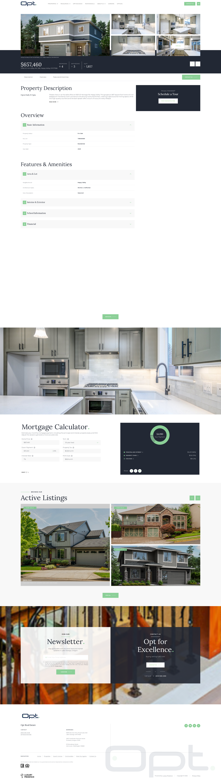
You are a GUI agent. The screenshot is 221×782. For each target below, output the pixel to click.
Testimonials (90, 3)
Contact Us (190, 3)
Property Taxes (131, 455)
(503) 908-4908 (161, 676)
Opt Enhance (77, 3)
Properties (47, 756)
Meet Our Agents (81, 756)
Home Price (26, 439)
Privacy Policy (58, 666)
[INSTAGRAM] (198, 725)
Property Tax (67, 447)
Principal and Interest (133, 452)
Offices (119, 3)
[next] (197, 498)
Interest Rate (26, 456)
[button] (191, 77)
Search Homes (57, 756)
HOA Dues (66, 456)
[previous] (192, 498)
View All (178, 45)
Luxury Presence (168, 776)
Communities (69, 756)
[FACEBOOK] (186, 725)
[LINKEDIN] (194, 725)
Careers (111, 3)
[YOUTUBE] (190, 725)
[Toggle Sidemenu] (198, 3)
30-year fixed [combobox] (69, 442)
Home (39, 756)
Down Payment (27, 447)
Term (64, 439)
